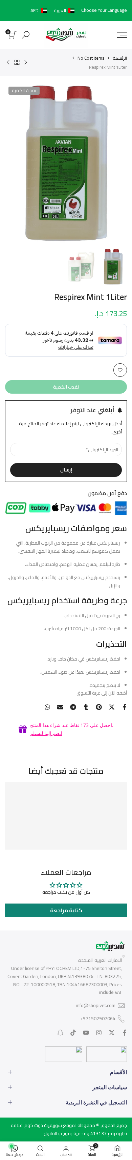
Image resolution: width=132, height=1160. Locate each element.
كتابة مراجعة (66, 910)
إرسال (66, 469)
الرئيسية (120, 58)
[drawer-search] (25, 35)
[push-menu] (122, 35)
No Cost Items (91, 58)
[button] (54, 10)
